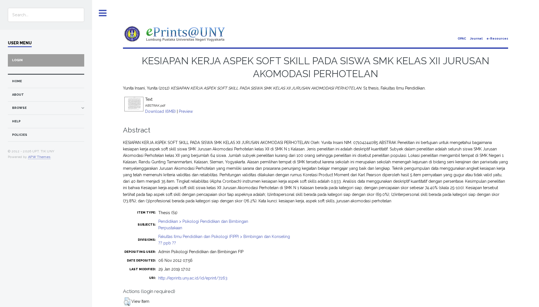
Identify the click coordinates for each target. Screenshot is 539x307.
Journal (476, 38)
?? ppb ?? (167, 243)
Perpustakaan (170, 228)
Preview (186, 111)
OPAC (462, 38)
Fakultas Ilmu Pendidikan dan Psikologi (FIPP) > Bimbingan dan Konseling (224, 236)
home (17, 81)
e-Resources (497, 38)
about (18, 95)
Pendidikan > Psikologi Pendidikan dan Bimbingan (203, 221)
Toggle (102, 13)
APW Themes (39, 157)
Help (16, 121)
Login (17, 60)
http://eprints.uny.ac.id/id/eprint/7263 (192, 278)
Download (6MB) (160, 111)
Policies (19, 135)
